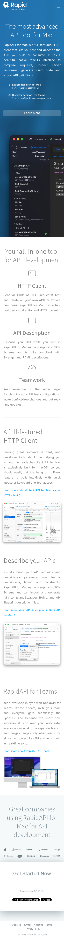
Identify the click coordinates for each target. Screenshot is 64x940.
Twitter (27, 924)
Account (38, 924)
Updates (16, 924)
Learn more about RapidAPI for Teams (26, 751)
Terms (49, 924)
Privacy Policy (33, 928)
